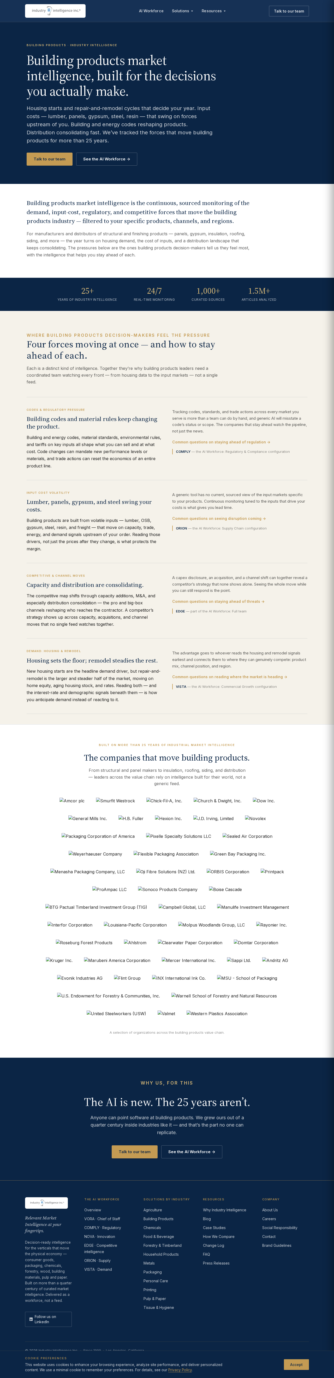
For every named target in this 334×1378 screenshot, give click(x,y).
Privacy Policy (180, 1370)
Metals (149, 1263)
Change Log (213, 1245)
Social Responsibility (279, 1227)
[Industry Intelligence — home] (55, 11)
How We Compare (219, 1236)
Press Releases (216, 1263)
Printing (150, 1289)
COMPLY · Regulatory (102, 1227)
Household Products (161, 1254)
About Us (270, 1210)
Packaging (153, 1272)
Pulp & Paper (155, 1298)
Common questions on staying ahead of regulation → (221, 442)
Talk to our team (289, 11)
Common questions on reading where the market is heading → (229, 677)
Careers (269, 1219)
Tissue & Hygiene (159, 1307)
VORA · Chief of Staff (102, 1219)
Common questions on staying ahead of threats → (218, 601)
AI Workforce (151, 11)
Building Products (159, 1219)
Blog (207, 1219)
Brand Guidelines (276, 1245)
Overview (92, 1210)
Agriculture (153, 1210)
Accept (296, 1364)
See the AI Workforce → (106, 159)
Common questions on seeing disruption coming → (219, 518)
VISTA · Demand (98, 1269)
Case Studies (214, 1227)
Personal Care (156, 1281)
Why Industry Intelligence (224, 1210)
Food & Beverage (159, 1236)
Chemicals (152, 1227)
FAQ (206, 1254)
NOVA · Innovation (99, 1236)
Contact (269, 1236)
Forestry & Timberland (163, 1245)
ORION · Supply (97, 1260)
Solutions (180, 11)
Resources (212, 11)
